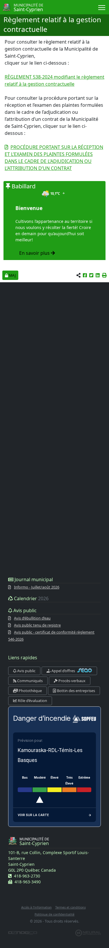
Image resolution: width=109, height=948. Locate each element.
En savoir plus (35, 253)
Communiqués (29, 680)
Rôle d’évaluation (32, 700)
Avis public (25, 670)
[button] (104, 275)
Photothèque (30, 690)
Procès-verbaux (71, 680)
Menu (102, 7)
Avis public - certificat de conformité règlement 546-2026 (51, 635)
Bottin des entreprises (75, 690)
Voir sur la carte (33, 815)
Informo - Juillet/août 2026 (36, 587)
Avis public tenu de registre (37, 625)
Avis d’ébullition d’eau (32, 618)
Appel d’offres (63, 670)
